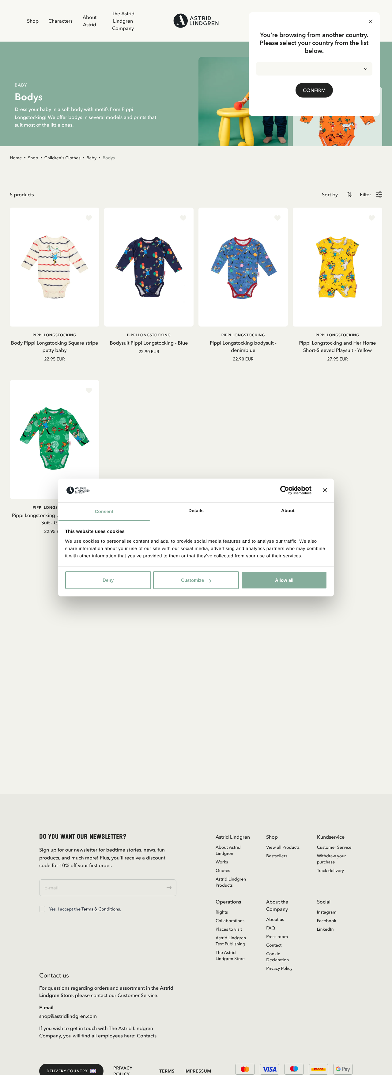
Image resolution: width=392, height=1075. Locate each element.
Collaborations (230, 920)
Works (222, 862)
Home (16, 158)
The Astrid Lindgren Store (230, 955)
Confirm (314, 90)
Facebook (326, 920)
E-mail (46, 1007)
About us (275, 919)
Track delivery (330, 870)
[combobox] (314, 69)
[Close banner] (325, 490)
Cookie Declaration (277, 956)
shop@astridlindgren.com (68, 1016)
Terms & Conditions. (101, 909)
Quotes (223, 870)
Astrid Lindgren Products (231, 882)
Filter (365, 194)
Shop (33, 21)
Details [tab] (196, 510)
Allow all (284, 580)
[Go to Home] (196, 20)
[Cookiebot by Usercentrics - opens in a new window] (284, 490)
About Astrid (89, 21)
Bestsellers (276, 856)
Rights (222, 912)
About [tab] (288, 510)
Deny (108, 580)
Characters (60, 21)
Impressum (197, 1071)
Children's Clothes (62, 158)
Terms (167, 1071)
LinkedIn (325, 929)
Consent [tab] (104, 511)
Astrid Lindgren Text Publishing (231, 941)
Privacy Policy (279, 968)
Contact (273, 945)
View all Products (283, 847)
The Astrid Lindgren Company (123, 20)
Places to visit (229, 929)
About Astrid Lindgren (228, 850)
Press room (277, 936)
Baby (91, 158)
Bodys (109, 158)
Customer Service (334, 847)
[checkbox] (42, 909)
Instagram (327, 912)
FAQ (270, 928)
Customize (192, 580)
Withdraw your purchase (331, 859)
